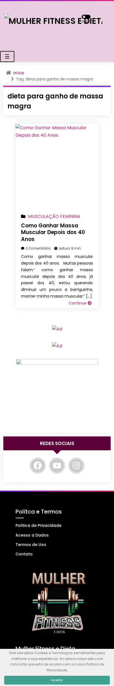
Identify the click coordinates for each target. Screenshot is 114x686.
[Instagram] (76, 465)
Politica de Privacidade (38, 525)
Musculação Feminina (54, 216)
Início (18, 73)
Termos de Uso (30, 544)
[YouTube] (57, 465)
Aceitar (57, 680)
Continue (78, 303)
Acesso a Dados (32, 535)
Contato (24, 554)
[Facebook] (38, 465)
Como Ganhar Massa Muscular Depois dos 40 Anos (53, 232)
